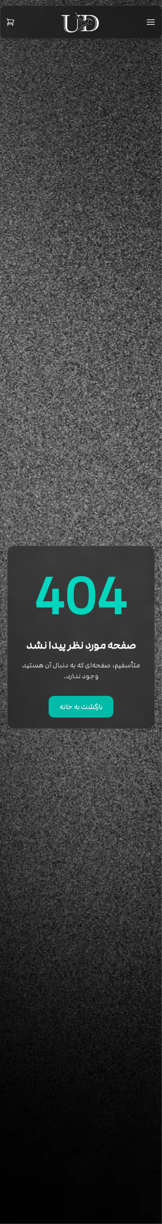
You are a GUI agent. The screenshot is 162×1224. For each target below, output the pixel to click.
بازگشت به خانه (81, 707)
